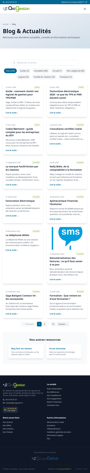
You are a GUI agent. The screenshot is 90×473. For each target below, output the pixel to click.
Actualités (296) (41, 71)
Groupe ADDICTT (64, 469)
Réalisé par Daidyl (81, 469)
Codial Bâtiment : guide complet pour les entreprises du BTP (22, 132)
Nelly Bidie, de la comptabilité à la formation (66, 168)
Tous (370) (10, 71)
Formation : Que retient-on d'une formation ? (65, 297)
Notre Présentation (54, 389)
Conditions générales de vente (59, 432)
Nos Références (53, 392)
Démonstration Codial (55, 422)
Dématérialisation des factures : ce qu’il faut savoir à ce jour (66, 261)
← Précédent (28, 324)
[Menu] (84, 9)
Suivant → (62, 324)
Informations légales (55, 435)
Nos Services (8, 422)
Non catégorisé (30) (75, 71)
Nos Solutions (8, 429)
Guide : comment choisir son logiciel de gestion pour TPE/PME (22, 94)
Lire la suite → (12, 112)
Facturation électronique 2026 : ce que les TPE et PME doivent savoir (66, 94)
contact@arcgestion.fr (14, 403)
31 (53, 324)
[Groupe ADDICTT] (45, 458)
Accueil (5, 24)
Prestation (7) (66, 77)
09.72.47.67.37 (11, 399)
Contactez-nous (53, 405)
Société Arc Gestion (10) (44, 77)
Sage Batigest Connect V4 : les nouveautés (21, 297)
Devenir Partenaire (54, 402)
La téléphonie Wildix (17, 235)
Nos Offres (7, 425)
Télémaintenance (53, 429)
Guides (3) (24, 71)
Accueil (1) (57, 71)
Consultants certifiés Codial (66, 128)
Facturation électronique (20, 200)
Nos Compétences (54, 395)
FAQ (48, 438)
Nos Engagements (54, 398)
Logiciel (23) (23, 77)
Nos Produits (8, 432)
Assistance (51, 425)
